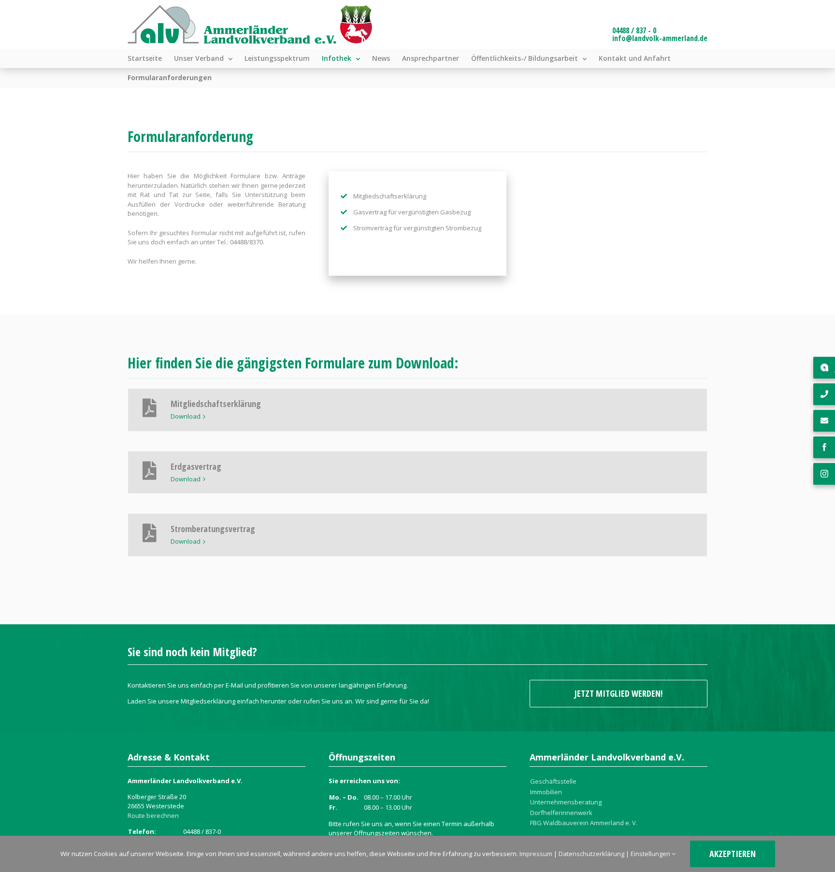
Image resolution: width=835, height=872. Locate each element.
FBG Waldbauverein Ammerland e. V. (583, 822)
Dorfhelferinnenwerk (561, 812)
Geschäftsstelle (553, 781)
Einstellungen (651, 853)
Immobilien (546, 792)
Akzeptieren (732, 853)
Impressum (535, 853)
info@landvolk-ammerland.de (659, 38)
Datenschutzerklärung (591, 853)
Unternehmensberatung (566, 802)
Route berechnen (153, 815)
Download (186, 416)
